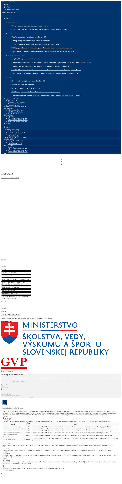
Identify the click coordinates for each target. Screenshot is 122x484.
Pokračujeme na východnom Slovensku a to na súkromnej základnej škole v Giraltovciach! (44, 73)
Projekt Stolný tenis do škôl (8, 12)
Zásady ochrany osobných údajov (10, 395)
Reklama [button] (5, 458)
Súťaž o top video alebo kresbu (22, 84)
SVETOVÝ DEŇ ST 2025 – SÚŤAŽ (15, 137)
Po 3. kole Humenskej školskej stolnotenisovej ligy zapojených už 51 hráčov (39, 29)
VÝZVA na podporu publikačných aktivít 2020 (28, 37)
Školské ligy (7, 6)
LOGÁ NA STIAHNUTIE (15, 112)
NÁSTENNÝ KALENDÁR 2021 (18, 121)
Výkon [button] (4, 447)
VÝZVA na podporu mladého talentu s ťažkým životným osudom (35, 92)
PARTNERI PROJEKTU (15, 104)
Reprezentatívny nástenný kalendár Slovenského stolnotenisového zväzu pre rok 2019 (42, 51)
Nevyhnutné (8, 418)
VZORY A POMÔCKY (15, 113)
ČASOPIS (11, 116)
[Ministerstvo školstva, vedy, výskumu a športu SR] (61, 339)
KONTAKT (7, 123)
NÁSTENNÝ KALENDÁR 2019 (18, 118)
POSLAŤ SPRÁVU (6, 321)
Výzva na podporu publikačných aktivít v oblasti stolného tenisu (35, 44)
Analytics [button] (5, 452)
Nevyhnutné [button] (6, 416)
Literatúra (7, 8)
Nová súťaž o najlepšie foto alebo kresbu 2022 (28, 81)
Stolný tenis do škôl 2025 (11, 9)
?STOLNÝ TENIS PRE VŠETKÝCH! (25, 88)
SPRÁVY (7, 18)
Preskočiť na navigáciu (7, 1)
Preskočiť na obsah (19, 1)
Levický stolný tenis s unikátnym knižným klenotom (30, 41)
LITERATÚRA (8, 145)
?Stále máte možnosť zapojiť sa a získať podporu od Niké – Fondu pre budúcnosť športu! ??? (46, 95)
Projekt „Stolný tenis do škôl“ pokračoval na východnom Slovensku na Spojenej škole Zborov (46, 70)
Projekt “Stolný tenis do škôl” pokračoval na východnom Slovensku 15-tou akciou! (42, 66)
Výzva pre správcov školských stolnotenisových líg (29, 26)
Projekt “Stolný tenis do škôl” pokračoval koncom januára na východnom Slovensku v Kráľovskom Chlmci (51, 62)
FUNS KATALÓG (13, 105)
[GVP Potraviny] (61, 363)
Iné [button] (3, 465)
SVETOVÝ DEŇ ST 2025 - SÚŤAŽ (15, 107)
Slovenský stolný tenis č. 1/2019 (10, 178)
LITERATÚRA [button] (8, 115)
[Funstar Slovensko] (61, 371)
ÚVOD (6, 126)
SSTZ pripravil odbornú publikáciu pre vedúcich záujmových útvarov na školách (41, 48)
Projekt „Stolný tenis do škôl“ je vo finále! (26, 59)
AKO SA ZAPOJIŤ (13, 100)
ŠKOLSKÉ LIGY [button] (9, 108)
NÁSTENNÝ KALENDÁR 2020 (18, 120)
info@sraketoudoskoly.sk (19, 381)
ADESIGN (30, 397)
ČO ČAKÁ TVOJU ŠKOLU (16, 102)
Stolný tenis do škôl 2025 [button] (11, 99)
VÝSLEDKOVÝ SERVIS (15, 110)
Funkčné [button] (5, 442)
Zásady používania (6, 394)
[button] (61, 259)
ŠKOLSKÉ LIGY (9, 139)
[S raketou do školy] (4, 384)
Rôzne (6, 4)
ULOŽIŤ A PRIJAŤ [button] (8, 470)
